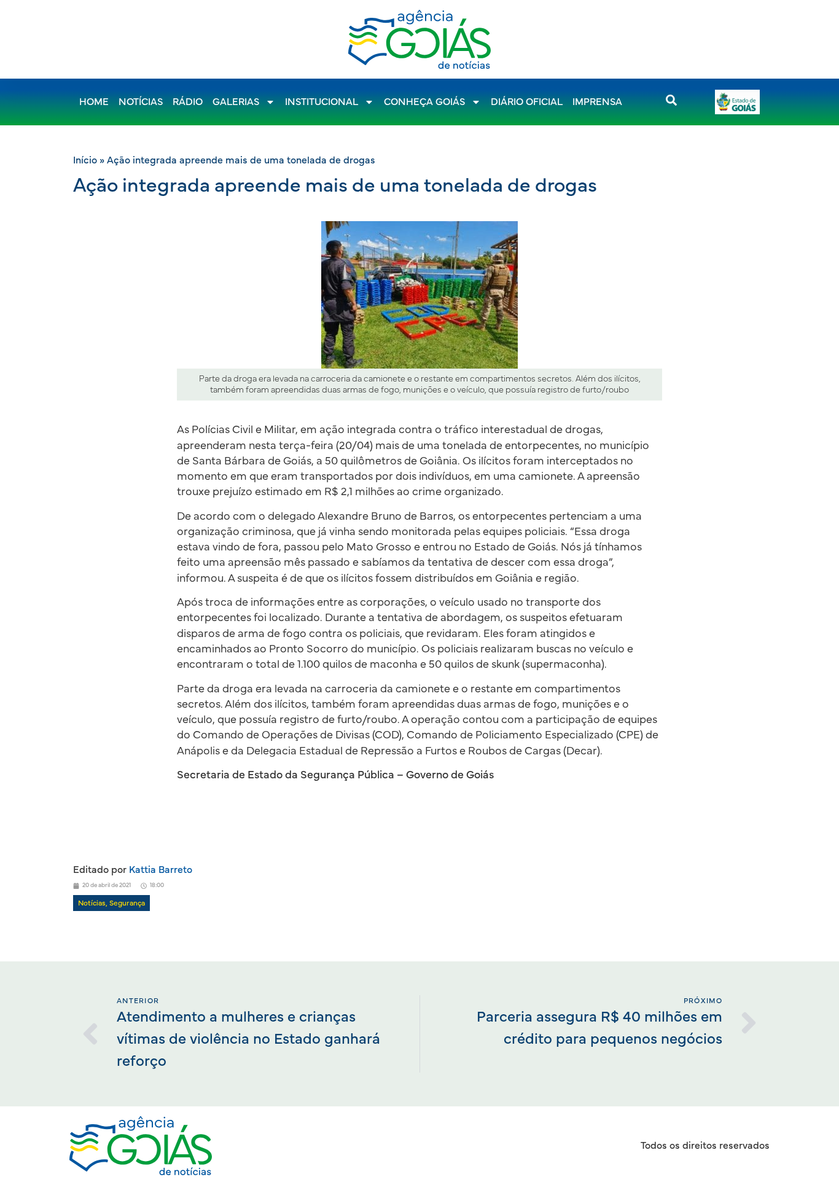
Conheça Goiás (424, 102)
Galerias (236, 102)
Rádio (188, 102)
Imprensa (597, 102)
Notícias (141, 102)
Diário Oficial (527, 102)
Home (94, 102)
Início (85, 160)
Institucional (321, 102)
